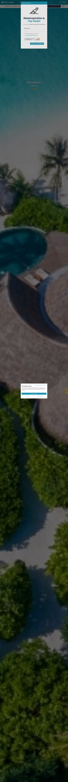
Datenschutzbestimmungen (40, 385)
